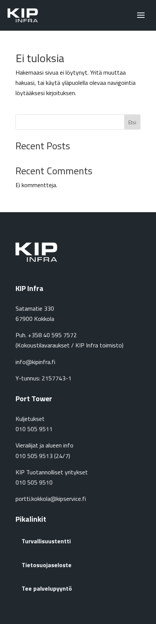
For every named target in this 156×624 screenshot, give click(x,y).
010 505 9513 (34, 455)
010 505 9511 (34, 428)
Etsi (132, 122)
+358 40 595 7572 (52, 334)
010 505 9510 (34, 482)
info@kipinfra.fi (35, 361)
